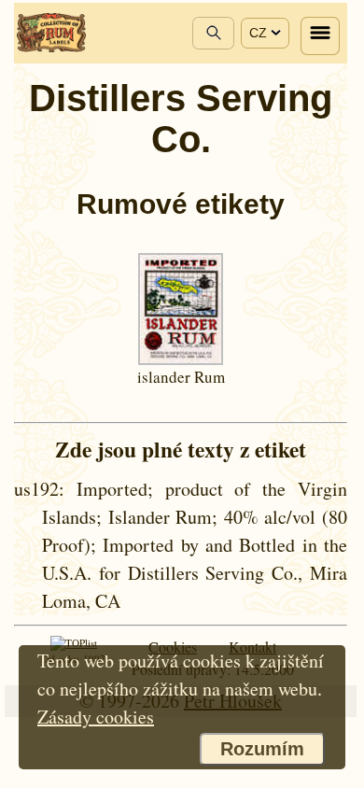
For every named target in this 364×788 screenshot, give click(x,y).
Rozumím (262, 749)
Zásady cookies (95, 716)
